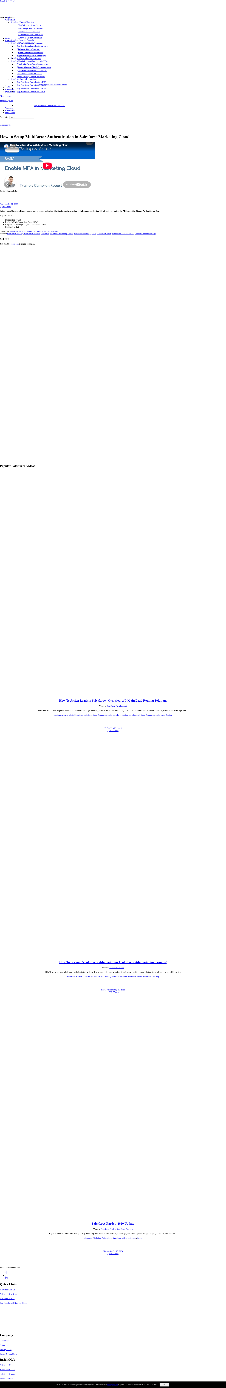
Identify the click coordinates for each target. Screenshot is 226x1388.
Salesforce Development (117, 706)
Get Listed (7, 1330)
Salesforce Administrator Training (97, 976)
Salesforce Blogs (7, 1365)
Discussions (10, 113)
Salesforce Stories (108, 1229)
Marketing (31, 231)
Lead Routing (166, 715)
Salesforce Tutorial (32, 234)
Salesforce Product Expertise (22, 43)
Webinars (9, 108)
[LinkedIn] (6, 1279)
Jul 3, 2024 (117, 728)
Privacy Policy (6, 1349)
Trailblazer (132, 1238)
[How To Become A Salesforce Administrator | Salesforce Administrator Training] (113, 956)
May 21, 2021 (119, 990)
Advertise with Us (7, 1290)
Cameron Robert (104, 234)
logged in (15, 244)
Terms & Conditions (8, 1354)
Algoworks (107, 1251)
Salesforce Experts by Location (23, 79)
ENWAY (108, 728)
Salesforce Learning (82, 234)
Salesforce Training (15, 234)
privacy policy (112, 1385)
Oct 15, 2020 (117, 1251)
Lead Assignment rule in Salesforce (68, 715)
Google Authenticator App (145, 234)
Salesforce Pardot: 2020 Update (113, 1223)
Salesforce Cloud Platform (47, 231)
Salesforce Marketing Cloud (61, 234)
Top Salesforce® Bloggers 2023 (13, 1303)
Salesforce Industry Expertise (22, 61)
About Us (4, 1345)
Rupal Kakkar (107, 990)
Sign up (9, 101)
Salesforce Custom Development (126, 715)
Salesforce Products (125, 1229)
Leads (139, 1238)
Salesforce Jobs (6, 1378)
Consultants (10, 41)
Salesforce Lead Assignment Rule (98, 715)
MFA (94, 234)
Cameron (4, 204)
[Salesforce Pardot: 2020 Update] (113, 1218)
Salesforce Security (18, 231)
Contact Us (10, 110)
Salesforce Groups (7, 1374)
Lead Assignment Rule (150, 715)
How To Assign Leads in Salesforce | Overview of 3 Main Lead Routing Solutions (113, 700)
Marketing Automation (102, 1238)
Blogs (7, 38)
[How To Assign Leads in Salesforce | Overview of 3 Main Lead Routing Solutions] (113, 695)
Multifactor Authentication (123, 234)
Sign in (3, 101)
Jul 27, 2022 (13, 204)
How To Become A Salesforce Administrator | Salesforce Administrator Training (113, 962)
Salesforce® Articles (8, 1294)
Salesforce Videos (7, 1369)
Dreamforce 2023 (7, 1298)
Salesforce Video (135, 976)
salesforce (45, 234)
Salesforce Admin (116, 967)
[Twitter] (6, 1275)
